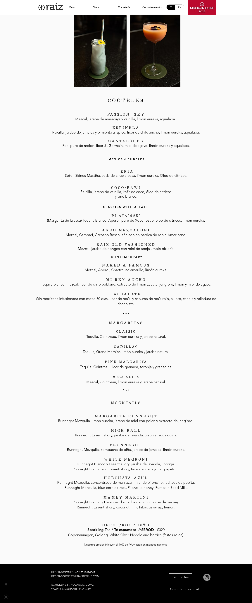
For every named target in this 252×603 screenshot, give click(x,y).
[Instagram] (206, 577)
